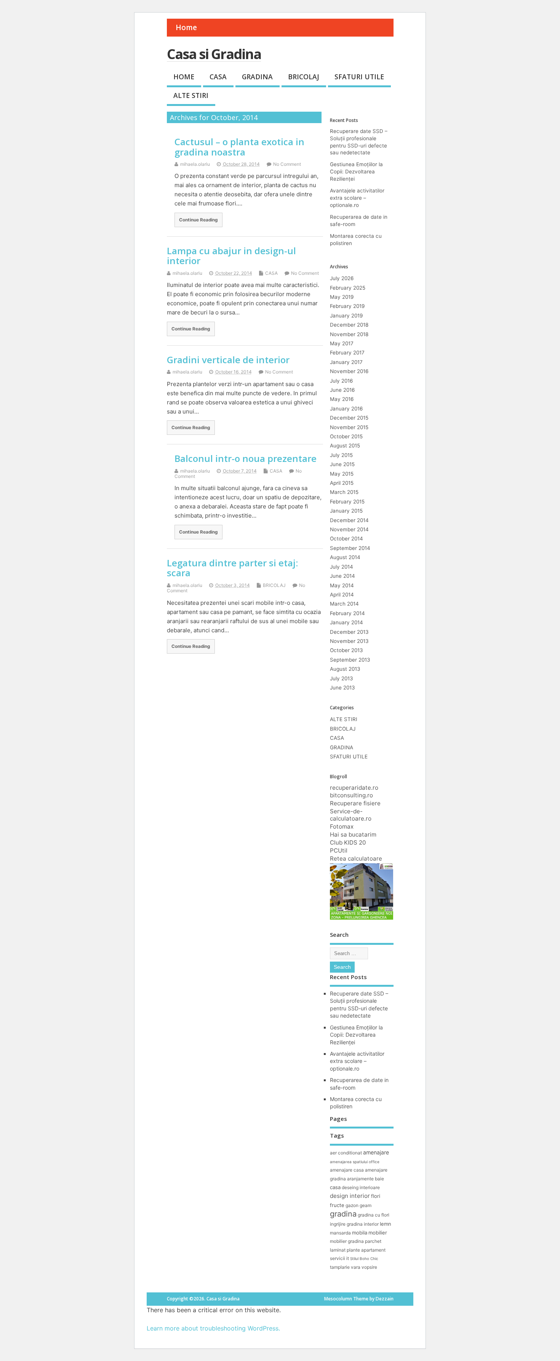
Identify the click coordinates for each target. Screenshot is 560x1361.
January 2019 (346, 316)
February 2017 (347, 352)
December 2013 (349, 632)
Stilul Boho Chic (364, 1258)
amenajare (376, 1152)
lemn (385, 1224)
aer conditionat (346, 1153)
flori (375, 1196)
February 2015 (347, 502)
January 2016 (346, 409)
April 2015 (342, 483)
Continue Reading (198, 220)
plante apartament (366, 1250)
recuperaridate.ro (354, 787)
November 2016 (349, 371)
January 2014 (346, 622)
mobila (359, 1233)
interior (371, 1224)
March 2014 (344, 604)
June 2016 (342, 390)
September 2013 (350, 660)
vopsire (369, 1267)
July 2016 (341, 381)
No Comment (287, 164)
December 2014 (349, 520)
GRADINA (257, 76)
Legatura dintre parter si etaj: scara (232, 567)
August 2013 (345, 669)
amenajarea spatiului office (354, 1161)
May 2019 (342, 297)
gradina (343, 1213)
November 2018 (349, 334)
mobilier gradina (347, 1241)
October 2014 (346, 538)
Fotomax (342, 826)
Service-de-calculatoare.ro (350, 815)
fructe (337, 1205)
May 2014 (342, 585)
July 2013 (341, 678)
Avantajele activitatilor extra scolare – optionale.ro (357, 198)
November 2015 (349, 427)
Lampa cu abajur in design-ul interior (231, 255)
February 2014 (347, 613)
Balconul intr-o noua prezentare (245, 458)
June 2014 (342, 576)
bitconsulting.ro (351, 795)
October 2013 (346, 650)
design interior (350, 1195)
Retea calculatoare (356, 858)
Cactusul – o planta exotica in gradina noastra (239, 146)
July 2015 (341, 455)
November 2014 (349, 529)
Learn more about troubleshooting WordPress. (213, 1328)
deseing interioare (361, 1187)
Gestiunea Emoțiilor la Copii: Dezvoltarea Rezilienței (356, 171)
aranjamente (360, 1178)
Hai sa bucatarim (353, 834)
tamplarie (340, 1267)
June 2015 (342, 464)
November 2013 (349, 641)
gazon (352, 1205)
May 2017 (342, 343)
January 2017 (346, 362)
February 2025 (347, 288)
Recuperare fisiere (355, 803)
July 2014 (341, 567)
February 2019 (347, 306)
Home (186, 27)
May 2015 (342, 474)
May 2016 (342, 399)
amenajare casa (347, 1170)
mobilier (377, 1233)
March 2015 (344, 492)
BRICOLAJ (303, 76)
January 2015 (346, 511)
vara (355, 1267)
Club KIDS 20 (348, 842)
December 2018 (349, 325)
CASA (218, 76)
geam (365, 1205)
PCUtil (338, 850)
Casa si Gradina (214, 54)
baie (379, 1178)
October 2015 (346, 436)
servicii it (339, 1258)
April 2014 (342, 595)
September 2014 (350, 548)
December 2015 (349, 418)
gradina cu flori (373, 1215)
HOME (183, 76)
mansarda (340, 1233)
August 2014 (345, 557)
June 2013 (342, 688)
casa (335, 1187)
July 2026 (342, 278)
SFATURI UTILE (359, 76)
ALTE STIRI (190, 95)
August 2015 (345, 445)
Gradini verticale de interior (228, 359)
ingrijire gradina (346, 1224)
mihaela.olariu (195, 164)
